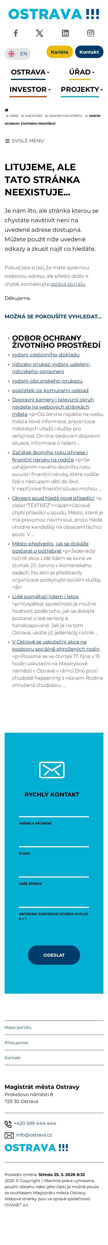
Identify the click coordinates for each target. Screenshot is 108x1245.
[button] (28, 73)
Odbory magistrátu (65, 115)
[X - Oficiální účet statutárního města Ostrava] (39, 34)
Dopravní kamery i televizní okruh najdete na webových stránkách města (53, 407)
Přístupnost (16, 1042)
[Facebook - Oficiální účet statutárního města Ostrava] (15, 34)
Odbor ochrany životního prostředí (56, 341)
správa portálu (68, 284)
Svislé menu (28, 140)
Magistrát (33, 115)
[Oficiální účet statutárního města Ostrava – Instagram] (91, 34)
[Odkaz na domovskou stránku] (54, 110)
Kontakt (13, 1057)
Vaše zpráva (30, 883)
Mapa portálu (18, 1027)
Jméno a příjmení (35, 823)
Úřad (14, 115)
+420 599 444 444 (35, 1123)
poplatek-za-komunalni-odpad (50, 390)
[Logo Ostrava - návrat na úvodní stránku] (54, 19)
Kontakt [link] (89, 52)
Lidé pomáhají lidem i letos (45, 596)
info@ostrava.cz (34, 1135)
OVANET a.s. (17, 1204)
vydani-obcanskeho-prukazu (47, 381)
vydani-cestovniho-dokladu (45, 355)
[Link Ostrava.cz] (36, 1148)
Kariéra (59, 52)
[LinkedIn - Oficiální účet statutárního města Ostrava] (65, 34)
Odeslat (54, 955)
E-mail (25, 853)
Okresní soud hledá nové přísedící (53, 498)
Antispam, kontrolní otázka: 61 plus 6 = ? (53, 916)
